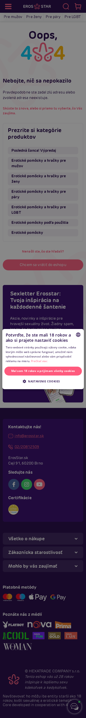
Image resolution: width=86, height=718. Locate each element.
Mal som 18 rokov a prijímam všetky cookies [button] (43, 371)
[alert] (43, 359)
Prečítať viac (39, 361)
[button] (43, 381)
